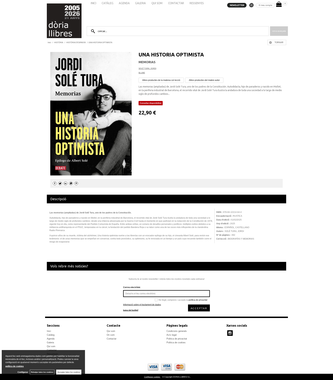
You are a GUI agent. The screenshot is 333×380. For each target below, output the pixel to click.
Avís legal (171, 335)
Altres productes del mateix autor (204, 80)
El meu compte (265, 5)
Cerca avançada (279, 31)
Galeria (50, 342)
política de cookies (14, 366)
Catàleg (50, 335)
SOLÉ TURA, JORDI (147, 68)
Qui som (51, 346)
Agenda (50, 338)
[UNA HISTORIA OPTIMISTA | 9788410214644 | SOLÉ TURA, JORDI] (91, 113)
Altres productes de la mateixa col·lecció (161, 80)
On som (111, 335)
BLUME (142, 73)
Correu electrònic (131, 287)
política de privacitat (198, 300)
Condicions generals (176, 331)
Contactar (111, 338)
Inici (49, 331)
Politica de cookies (176, 342)
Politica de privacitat (176, 338)
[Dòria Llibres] (54, 20)
